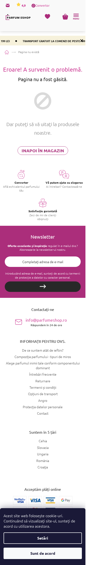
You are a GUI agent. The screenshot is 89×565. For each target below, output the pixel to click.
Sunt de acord (42, 553)
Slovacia (43, 447)
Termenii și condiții (42, 387)
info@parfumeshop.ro (46, 322)
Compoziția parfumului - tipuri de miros (42, 356)
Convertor (42, 5)
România (42, 460)
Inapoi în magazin (43, 150)
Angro (42, 400)
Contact (42, 413)
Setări (42, 538)
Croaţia (42, 467)
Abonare (43, 286)
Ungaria (42, 454)
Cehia (43, 441)
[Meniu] (76, 16)
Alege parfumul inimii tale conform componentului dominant (43, 365)
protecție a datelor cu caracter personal (44, 277)
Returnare (42, 380)
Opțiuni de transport (43, 393)
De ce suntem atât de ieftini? (42, 350)
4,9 (23, 5)
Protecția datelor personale (43, 406)
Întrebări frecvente (42, 374)
